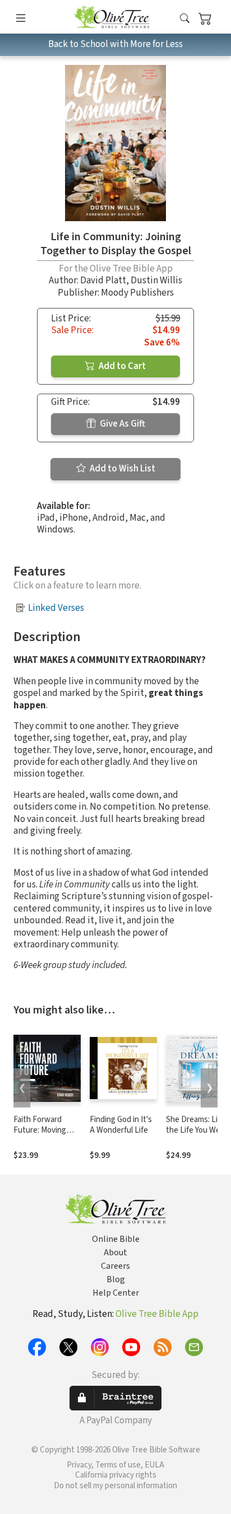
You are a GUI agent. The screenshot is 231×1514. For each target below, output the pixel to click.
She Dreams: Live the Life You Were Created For (197, 1130)
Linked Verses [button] (56, 608)
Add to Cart (121, 366)
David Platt (103, 280)
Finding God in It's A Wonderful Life (121, 1125)
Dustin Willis (156, 280)
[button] (185, 19)
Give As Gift (121, 424)
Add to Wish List (121, 468)
